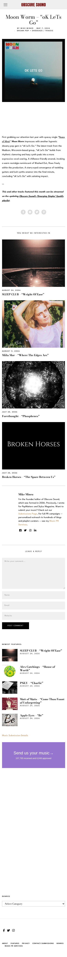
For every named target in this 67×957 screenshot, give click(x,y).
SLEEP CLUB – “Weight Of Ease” (23, 294)
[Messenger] (30, 212)
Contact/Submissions (43, 943)
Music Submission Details (15, 735)
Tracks (49, 31)
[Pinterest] (43, 212)
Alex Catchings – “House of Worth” (37, 668)
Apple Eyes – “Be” (31, 715)
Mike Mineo (27, 28)
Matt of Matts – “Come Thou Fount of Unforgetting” (42, 701)
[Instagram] (30, 530)
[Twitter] (37, 212)
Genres (60, 943)
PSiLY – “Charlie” (31, 683)
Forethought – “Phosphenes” (21, 416)
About (5, 943)
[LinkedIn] (35, 530)
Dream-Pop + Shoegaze (30, 31)
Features (15, 943)
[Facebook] (23, 212)
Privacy (26, 943)
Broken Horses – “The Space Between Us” (28, 477)
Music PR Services (14, 946)
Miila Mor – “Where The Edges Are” (25, 355)
